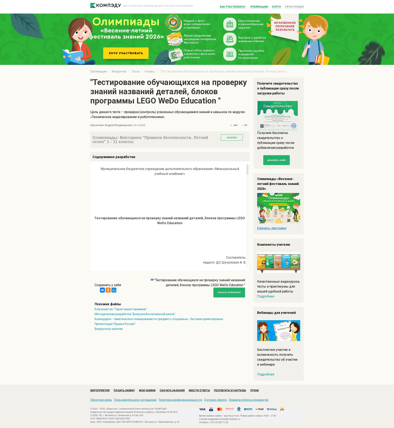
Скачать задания (172, 390)
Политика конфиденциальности (180, 400)
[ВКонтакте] (102, 290)
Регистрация (294, 6)
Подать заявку (124, 390)
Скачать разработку (229, 292)
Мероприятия (100, 390)
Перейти (232, 138)
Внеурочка (119, 71)
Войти (276, 6)
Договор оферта (215, 400)
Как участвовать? (233, 6)
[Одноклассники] (108, 290)
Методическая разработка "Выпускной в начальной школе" (135, 314)
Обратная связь (101, 400)
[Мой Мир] (113, 290)
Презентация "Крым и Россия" (115, 324)
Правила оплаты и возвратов (248, 400)
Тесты (136, 71)
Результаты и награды (230, 390)
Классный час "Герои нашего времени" (121, 309)
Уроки (254, 390)
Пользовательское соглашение (135, 400)
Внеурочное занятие (109, 328)
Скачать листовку (271, 228)
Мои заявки (147, 390)
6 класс (150, 71)
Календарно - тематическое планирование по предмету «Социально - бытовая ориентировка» (159, 319)
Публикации (259, 6)
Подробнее (265, 296)
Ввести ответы (199, 390)
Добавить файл (276, 160)
